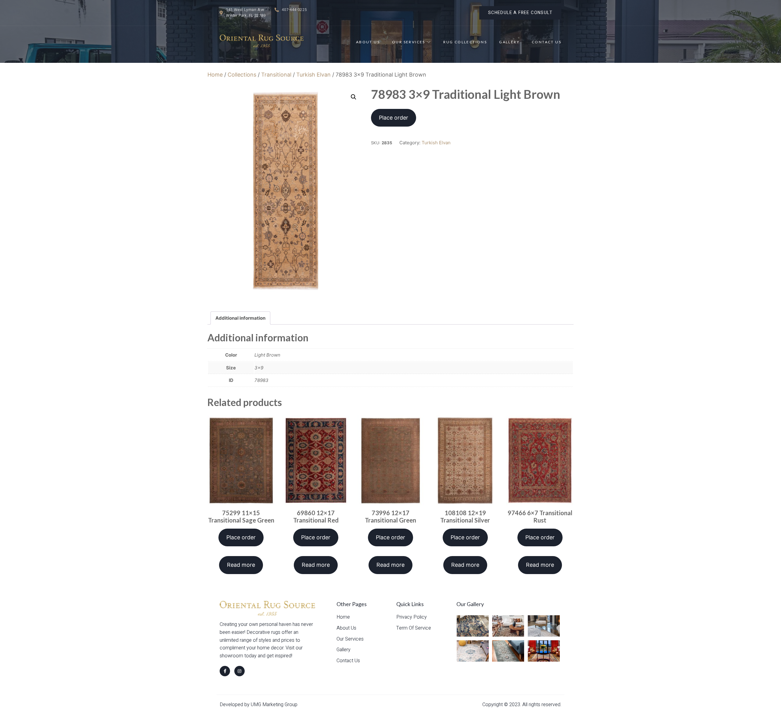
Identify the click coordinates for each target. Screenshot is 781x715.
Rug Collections (465, 42)
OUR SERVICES (408, 42)
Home (215, 74)
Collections (242, 74)
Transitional (276, 74)
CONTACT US (546, 42)
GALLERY (509, 42)
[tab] (240, 318)
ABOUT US (368, 42)
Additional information (240, 318)
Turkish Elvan (313, 74)
